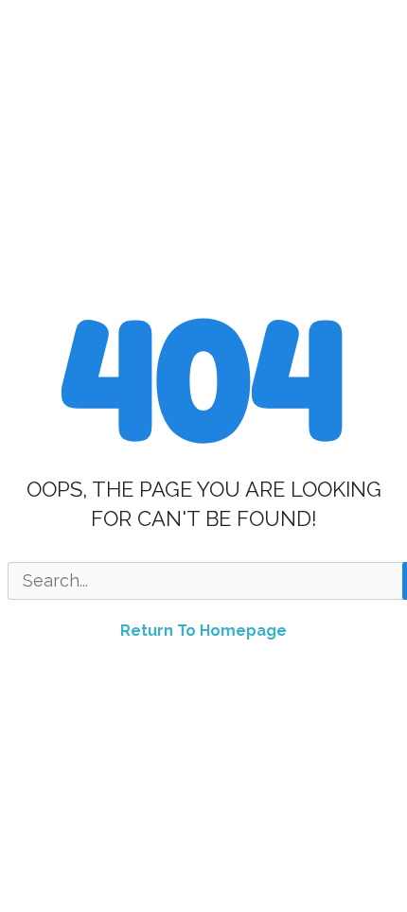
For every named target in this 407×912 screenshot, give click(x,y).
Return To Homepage (203, 631)
